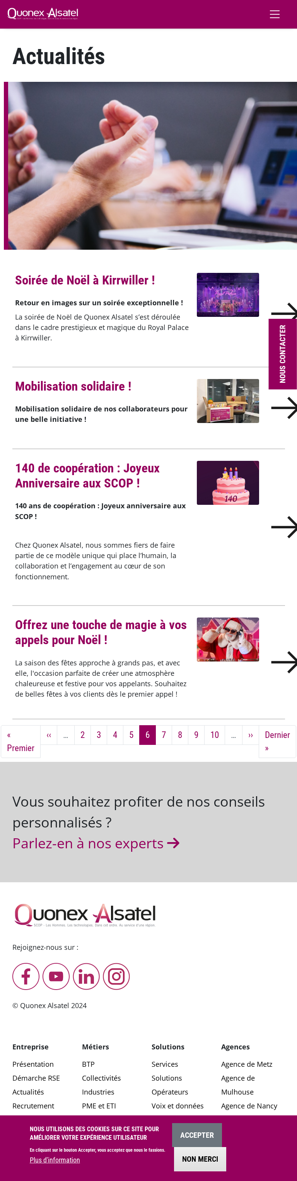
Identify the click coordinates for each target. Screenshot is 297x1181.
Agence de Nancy (249, 1105)
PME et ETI (99, 1105)
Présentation (33, 1064)
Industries (98, 1091)
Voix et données (178, 1105)
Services (165, 1064)
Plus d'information (55, 1160)
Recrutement (33, 1105)
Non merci (200, 1159)
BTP (88, 1064)
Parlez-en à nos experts (89, 843)
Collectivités (101, 1078)
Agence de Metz (246, 1064)
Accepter (197, 1135)
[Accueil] (43, 13)
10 (217, 734)
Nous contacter (282, 354)
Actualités (28, 1091)
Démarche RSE (36, 1078)
